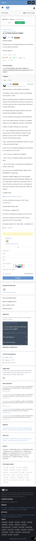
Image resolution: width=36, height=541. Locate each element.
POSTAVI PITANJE (30, 13)
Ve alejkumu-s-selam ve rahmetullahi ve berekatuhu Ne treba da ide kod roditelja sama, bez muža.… (18, 416)
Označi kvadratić (7, 263)
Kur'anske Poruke (17, 430)
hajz (18, 470)
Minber (30, 430)
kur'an (22, 472)
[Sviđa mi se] (3, 57)
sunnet (6, 480)
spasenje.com (27, 451)
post (26, 475)
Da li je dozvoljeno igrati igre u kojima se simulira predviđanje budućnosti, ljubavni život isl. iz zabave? (18, 70)
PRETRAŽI (5, 13)
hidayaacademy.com (14, 455)
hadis (5, 470)
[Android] (33, 2)
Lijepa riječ (6, 368)
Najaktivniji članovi (7, 308)
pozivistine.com (18, 451)
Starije (4, 80)
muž (13, 475)
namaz (20, 475)
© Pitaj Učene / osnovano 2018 (18, 539)
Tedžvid (9, 430)
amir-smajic (28, 453)
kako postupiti (13, 472)
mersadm (5, 386)
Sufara (4, 430)
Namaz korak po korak (24, 428)
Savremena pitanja (12, 31)
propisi (12, 477)
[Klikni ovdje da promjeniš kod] (18, 266)
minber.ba (5, 455)
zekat (21, 480)
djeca (18, 467)
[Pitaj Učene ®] (8, 7)
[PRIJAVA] (34, 8)
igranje (9, 54)
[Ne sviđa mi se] (7, 57)
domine (5, 54)
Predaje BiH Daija (17, 456)
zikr (28, 480)
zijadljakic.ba (6, 453)
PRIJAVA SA (8, 238)
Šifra (4, 257)
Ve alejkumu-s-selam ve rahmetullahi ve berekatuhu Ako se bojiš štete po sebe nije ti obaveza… (18, 410)
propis (5, 477)
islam (5, 472)
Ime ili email (6, 250)
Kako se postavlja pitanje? (9, 298)
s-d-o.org (25, 456)
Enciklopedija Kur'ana (15, 449)
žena (5, 482)
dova (24, 467)
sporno (14, 54)
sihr (27, 477)
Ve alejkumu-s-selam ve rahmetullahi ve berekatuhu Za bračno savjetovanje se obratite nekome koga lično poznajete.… (18, 388)
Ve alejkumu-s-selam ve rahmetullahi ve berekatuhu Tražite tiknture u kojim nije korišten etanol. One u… (18, 395)
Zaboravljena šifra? (28, 273)
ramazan (20, 477)
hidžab (24, 470)
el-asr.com (24, 455)
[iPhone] (29, 2)
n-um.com (5, 449)
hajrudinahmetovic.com (17, 453)
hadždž (12, 470)
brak (12, 467)
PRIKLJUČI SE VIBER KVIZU (10, 347)
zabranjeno (14, 480)
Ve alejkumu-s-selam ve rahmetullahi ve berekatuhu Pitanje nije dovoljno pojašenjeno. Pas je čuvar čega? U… (18, 402)
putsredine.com (7, 456)
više (4, 378)
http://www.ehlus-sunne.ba (14, 196)
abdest (5, 467)
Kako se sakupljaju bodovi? (10, 301)
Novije (9, 80)
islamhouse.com (8, 451)
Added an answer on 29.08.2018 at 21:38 (16, 86)
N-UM (25, 430)
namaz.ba (5, 458)
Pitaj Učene (6, 428)
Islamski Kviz (13, 428)
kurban (29, 472)
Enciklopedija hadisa (27, 449)
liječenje (6, 475)
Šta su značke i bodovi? (9, 305)
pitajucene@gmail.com (9, 502)
